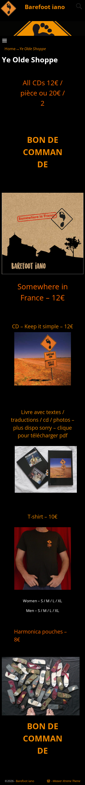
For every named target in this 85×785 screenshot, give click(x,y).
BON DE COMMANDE (42, 152)
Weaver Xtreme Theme (66, 781)
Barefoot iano (45, 7)
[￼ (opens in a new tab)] (42, 591)
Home (10, 48)
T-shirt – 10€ (42, 516)
